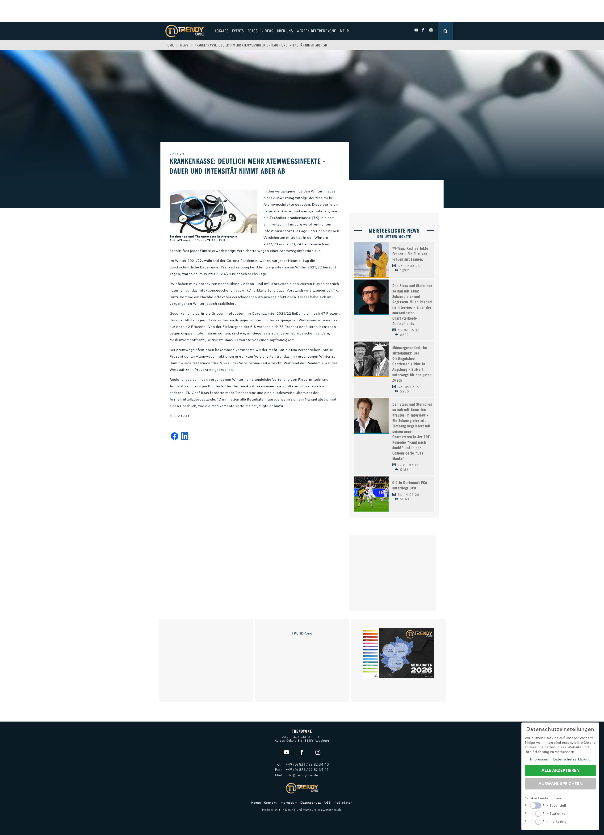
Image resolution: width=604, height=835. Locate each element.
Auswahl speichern (560, 784)
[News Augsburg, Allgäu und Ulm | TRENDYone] (184, 30)
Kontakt (270, 802)
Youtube (416, 30)
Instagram (431, 30)
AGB (327, 802)
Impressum (289, 802)
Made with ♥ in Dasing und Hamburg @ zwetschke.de (302, 809)
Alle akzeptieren (560, 770)
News (184, 45)
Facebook (424, 30)
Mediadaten (343, 802)
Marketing (557, 821)
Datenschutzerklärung (572, 759)
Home (169, 45)
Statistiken (558, 813)
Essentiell (557, 805)
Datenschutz (310, 802)
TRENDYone (302, 633)
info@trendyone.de (302, 775)
